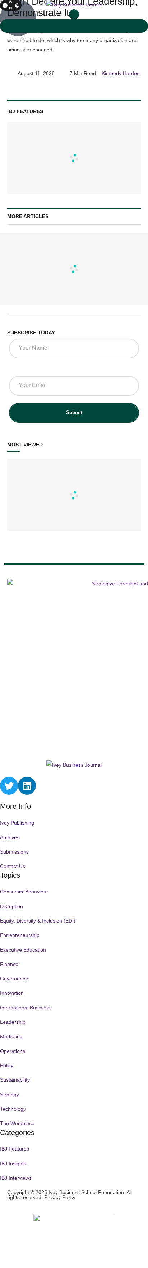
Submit (74, 412)
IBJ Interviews (16, 1178)
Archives (9, 837)
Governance (14, 978)
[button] (74, 14)
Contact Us (12, 866)
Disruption (11, 906)
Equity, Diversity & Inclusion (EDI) (37, 921)
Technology (13, 1109)
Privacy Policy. (60, 1197)
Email (18, 369)
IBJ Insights (13, 1163)
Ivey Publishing (17, 823)
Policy (6, 1065)
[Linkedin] (27, 786)
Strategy (9, 1094)
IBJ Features (14, 1149)
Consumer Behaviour (24, 892)
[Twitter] (9, 786)
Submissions (14, 852)
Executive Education (23, 950)
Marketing (11, 1036)
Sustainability (15, 1080)
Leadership (13, 1022)
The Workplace (17, 1123)
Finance (9, 964)
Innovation (12, 993)
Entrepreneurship (20, 935)
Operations (12, 1051)
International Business (25, 1008)
